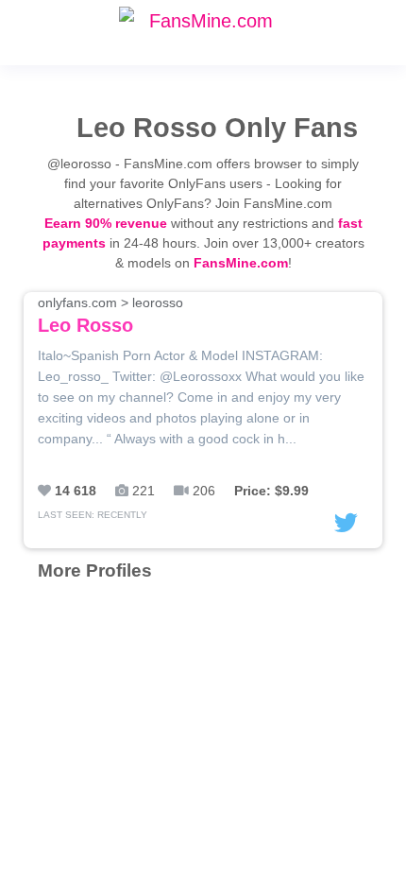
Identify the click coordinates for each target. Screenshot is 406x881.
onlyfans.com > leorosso (110, 315)
